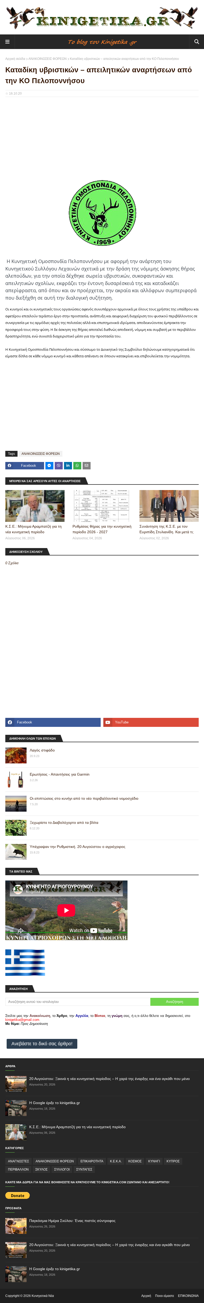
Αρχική (146, 1296)
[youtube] (151, 722)
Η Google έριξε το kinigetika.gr (54, 1103)
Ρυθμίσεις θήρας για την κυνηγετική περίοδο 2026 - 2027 (102, 529)
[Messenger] (49, 465)
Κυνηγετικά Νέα (43, 1296)
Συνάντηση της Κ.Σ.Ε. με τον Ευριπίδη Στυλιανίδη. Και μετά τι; (166, 529)
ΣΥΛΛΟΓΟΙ (62, 1169)
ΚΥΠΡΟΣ (173, 1161)
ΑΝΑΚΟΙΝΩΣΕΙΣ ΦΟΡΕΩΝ (47, 59)
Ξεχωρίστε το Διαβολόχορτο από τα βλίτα (64, 822)
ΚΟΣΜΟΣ (135, 1161)
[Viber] (59, 465)
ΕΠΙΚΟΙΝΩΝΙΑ (188, 1296)
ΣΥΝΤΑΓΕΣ (84, 1169)
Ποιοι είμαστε (164, 1296)
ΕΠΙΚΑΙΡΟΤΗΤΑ (91, 1161)
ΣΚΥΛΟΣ (41, 1169)
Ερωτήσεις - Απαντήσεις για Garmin (60, 774)
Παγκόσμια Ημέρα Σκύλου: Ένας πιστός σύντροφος (72, 1220)
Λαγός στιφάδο (42, 750)
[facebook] (53, 722)
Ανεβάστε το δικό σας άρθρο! (42, 1043)
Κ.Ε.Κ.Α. (116, 1161)
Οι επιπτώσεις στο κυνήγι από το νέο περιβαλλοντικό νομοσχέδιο (84, 798)
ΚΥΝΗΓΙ (154, 1161)
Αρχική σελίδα (15, 59)
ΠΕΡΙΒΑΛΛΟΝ (18, 1169)
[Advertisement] (102, 139)
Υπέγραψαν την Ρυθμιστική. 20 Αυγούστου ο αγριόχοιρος (77, 846)
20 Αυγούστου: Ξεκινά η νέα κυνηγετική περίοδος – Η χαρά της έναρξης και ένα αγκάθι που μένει (109, 1079)
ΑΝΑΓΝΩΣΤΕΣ (18, 1161)
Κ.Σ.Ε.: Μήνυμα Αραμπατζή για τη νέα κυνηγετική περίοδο (33, 529)
